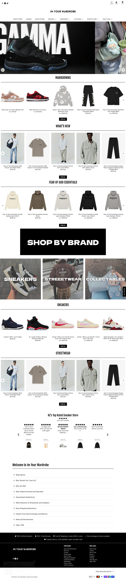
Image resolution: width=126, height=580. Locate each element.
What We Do (20, 475)
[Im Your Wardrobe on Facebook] (3, 3)
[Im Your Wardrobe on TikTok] (8, 3)
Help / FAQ (106, 19)
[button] (19, 434)
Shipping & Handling (69, 558)
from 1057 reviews (63, 420)
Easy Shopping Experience (26, 508)
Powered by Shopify (32, 577)
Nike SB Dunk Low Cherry (37, 110)
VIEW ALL (63, 119)
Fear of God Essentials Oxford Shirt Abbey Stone (88, 166)
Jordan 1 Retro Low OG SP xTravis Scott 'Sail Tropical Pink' (63, 337)
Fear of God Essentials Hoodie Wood (38, 215)
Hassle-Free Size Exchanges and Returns (31, 514)
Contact (66, 552)
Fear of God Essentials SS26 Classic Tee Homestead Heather (37, 166)
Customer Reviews (69, 559)
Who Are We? (21, 486)
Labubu (29, 19)
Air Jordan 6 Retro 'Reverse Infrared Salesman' (38, 337)
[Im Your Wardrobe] (63, 11)
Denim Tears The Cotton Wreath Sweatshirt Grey (63, 110)
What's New (17, 19)
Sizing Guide (67, 554)
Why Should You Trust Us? (26, 480)
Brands (51, 19)
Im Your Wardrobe (21, 577)
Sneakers (64, 19)
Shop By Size (92, 19)
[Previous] (3, 70)
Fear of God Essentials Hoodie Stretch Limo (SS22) (88, 215)
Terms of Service (68, 565)
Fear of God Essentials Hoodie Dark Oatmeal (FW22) (113, 215)
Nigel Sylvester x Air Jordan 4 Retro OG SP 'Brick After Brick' (113, 337)
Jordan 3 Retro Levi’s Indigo (13, 337)
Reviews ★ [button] (124, 291)
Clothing (77, 19)
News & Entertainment (24, 519)
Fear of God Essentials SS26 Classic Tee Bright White (12, 166)
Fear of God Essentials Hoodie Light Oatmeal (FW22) (63, 215)
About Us (66, 550)
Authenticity (67, 561)
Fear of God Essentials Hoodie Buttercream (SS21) (12, 215)
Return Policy (67, 556)
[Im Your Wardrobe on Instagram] (5, 3)
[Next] (123, 70)
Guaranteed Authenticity (25, 497)
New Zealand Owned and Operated (29, 492)
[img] (63, 418)
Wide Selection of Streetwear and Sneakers (32, 503)
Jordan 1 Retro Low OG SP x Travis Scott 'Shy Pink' (88, 337)
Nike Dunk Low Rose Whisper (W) (13, 110)
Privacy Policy (68, 563)
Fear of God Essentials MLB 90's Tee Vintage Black (113, 110)
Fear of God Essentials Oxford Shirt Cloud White (63, 166)
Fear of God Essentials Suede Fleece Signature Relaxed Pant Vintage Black (113, 167)
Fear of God (40, 19)
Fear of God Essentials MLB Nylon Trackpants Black (88, 110)
